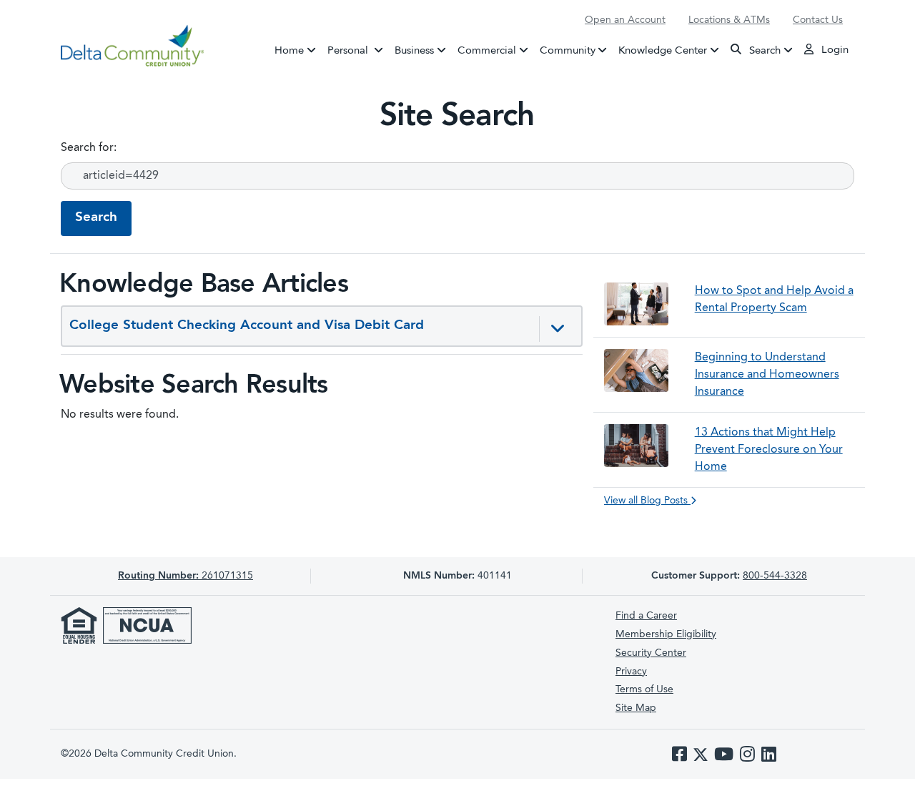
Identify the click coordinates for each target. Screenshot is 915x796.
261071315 (185, 576)
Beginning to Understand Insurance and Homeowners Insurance (767, 375)
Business (414, 50)
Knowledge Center (662, 50)
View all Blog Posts (647, 501)
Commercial (487, 50)
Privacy (631, 672)
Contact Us (818, 20)
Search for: (89, 148)
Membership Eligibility (665, 634)
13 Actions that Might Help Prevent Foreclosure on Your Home (769, 450)
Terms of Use (644, 689)
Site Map (635, 708)
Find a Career (646, 616)
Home (289, 50)
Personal (358, 50)
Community (567, 50)
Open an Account (625, 20)
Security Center (650, 653)
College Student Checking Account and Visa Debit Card (246, 326)
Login (833, 50)
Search (763, 50)
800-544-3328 (775, 576)
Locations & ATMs (729, 20)
